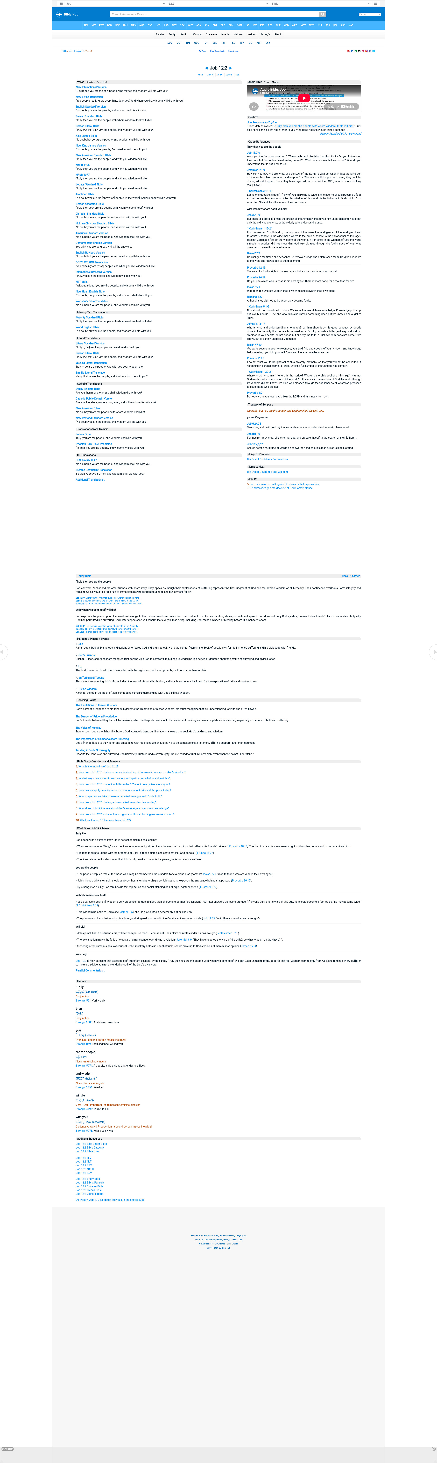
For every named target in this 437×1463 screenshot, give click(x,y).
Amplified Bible (85, 194)
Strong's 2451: (85, 1087)
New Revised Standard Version (94, 418)
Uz (80, 666)
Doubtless (266, 459)
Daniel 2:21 (253, 253)
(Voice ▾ (267, 82)
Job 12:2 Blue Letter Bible (91, 1143)
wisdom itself (334, 126)
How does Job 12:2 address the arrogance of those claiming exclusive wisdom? (126, 814)
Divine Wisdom (88, 689)
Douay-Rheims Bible (88, 388)
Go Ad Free (7, 1449)
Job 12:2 (81, 960)
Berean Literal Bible (87, 126)
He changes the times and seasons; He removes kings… (107, 632)
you (291, 126)
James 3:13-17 (256, 323)
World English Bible (87, 327)
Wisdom (283, 459)
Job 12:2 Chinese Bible (89, 1186)
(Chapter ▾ (90, 82)
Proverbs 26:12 (256, 277)
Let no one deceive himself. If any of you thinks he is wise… (110, 604)
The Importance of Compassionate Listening (102, 739)
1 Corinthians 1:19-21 (259, 228)
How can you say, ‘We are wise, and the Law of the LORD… (107, 601)
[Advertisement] (218, 550)
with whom (318, 126)
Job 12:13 (209, 918)
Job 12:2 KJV (84, 1172)
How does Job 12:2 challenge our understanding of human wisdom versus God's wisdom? (132, 772)
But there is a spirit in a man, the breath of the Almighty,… (108, 626)
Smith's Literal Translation (91, 372)
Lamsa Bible (83, 434)
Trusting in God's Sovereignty (93, 750)
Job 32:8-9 (253, 215)
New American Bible (88, 408)
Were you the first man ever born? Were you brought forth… (108, 598)
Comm (228, 75)
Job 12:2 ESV (84, 1165)
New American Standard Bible (93, 155)
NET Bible (82, 281)
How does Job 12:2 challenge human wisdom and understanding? (118, 802)
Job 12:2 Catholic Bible (89, 1193)
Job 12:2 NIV (83, 1157)
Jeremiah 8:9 (184, 939)
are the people (302, 126)
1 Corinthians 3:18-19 (259, 191)
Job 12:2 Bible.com (87, 1151)
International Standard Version (94, 272)
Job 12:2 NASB (85, 1169)
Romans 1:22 (255, 296)
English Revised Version (90, 252)
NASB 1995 (83, 165)
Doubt (255, 459)
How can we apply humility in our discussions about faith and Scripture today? (125, 790)
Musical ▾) (276, 82)
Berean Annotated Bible (90, 204)
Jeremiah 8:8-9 (256, 170)
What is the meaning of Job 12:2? (98, 766)
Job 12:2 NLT (83, 1161)
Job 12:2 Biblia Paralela (90, 1182)
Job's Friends (87, 655)
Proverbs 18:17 (238, 846)
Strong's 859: (84, 1044)
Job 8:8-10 (253, 434)
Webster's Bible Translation (92, 301)
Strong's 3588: (85, 1022)
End (275, 459)
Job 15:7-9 (253, 152)
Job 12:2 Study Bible (88, 1178)
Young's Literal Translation (91, 363)
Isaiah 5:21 (253, 287)
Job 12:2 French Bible (89, 1190)
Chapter (355, 576)
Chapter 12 (78, 51)
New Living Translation (89, 97)
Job (70, 51)
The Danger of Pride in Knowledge (96, 716)
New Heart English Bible (90, 291)
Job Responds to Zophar (262, 122)
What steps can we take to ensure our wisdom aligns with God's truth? (120, 796)
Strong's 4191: (85, 1109)
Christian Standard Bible (90, 213)
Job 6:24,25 (254, 423)
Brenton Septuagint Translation (94, 470)
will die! (348, 126)
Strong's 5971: (85, 1065)
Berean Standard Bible (89, 116)
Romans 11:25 (255, 358)
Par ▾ (98, 82)
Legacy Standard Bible (89, 184)
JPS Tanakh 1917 (86, 460)
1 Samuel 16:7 (208, 887)
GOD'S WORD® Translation (92, 262)
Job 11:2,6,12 (255, 444)
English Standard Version (91, 106)
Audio (200, 75)
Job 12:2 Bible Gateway (90, 1147)
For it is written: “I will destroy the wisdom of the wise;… (107, 629)
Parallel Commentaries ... (90, 970)
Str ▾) (104, 82)
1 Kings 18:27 (205, 853)
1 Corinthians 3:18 (87, 905)
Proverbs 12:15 (256, 267)
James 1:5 (126, 912)
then (285, 126)
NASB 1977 (83, 174)
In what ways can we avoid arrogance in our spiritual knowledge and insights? (125, 778)
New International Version (91, 87)
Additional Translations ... (90, 479)
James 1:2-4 (248, 946)
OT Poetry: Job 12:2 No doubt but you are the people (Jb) (110, 1199)
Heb (237, 75)
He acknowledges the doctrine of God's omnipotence (281, 488)
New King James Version (91, 145)
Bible (64, 51)
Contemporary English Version (94, 242)
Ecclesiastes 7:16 (227, 933)
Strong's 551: (84, 1000)
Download (355, 133)
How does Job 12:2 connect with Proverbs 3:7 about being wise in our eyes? (124, 784)
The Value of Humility (88, 727)
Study (219, 75)
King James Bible (86, 135)
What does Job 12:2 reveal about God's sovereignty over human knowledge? (124, 808)
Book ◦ (346, 576)
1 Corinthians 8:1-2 (258, 306)
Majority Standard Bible (89, 317)
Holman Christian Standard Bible (95, 223)
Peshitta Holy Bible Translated (94, 444)
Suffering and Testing (91, 677)
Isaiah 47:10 (254, 344)
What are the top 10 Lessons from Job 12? (105, 820)
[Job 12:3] (432, 659)
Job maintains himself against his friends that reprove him (284, 484)
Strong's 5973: (85, 1130)
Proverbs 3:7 (254, 392)
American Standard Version (92, 233)
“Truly (278, 126)
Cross (210, 75)
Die (249, 459)
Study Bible (84, 576)
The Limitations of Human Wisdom (96, 705)
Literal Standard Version (90, 343)
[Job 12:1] (4, 659)
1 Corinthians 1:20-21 (259, 371)
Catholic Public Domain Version (94, 398)
